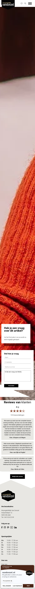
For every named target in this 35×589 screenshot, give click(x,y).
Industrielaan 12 (6, 513)
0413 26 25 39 (9, 517)
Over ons (4, 564)
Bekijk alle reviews (17, 476)
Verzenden (11, 385)
